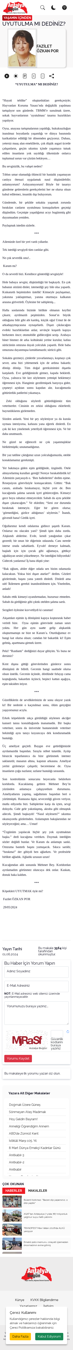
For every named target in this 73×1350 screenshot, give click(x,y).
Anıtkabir (15, 1169)
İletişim (48, 1306)
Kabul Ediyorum (49, 1336)
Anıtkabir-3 (16, 1155)
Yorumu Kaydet (18, 1058)
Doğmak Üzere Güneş (24, 1105)
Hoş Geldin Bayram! (23, 1119)
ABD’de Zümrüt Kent (24, 1133)
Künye (19, 1300)
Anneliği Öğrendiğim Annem (29, 1126)
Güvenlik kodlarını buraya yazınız (57, 1044)
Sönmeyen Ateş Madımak (27, 1112)
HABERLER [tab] (13, 1191)
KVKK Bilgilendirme (44, 1300)
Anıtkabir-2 (16, 1162)
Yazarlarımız (28, 1306)
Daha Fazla (20, 1336)
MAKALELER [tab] (37, 1191)
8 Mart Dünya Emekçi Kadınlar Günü (35, 1148)
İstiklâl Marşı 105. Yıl (23, 1141)
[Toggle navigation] (64, 7)
